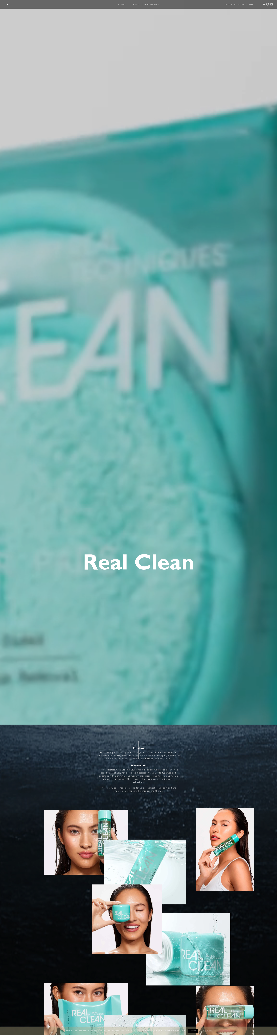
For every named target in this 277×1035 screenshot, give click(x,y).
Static (122, 4)
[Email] (271, 4)
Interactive (151, 4)
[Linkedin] (264, 4)
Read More (206, 1031)
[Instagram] (267, 4)
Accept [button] (192, 1031)
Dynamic (135, 4)
